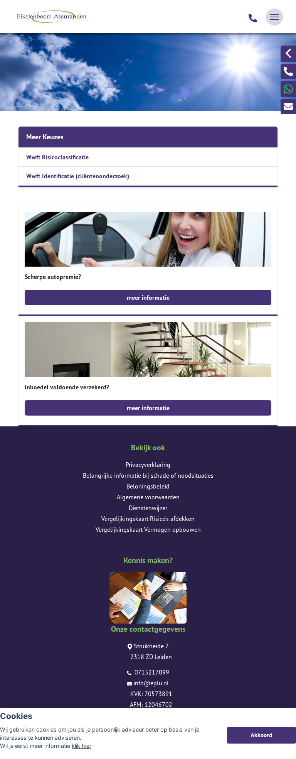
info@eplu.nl (151, 683)
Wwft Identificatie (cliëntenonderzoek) (77, 176)
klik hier (81, 745)
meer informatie (148, 297)
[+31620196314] (288, 89)
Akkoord (261, 735)
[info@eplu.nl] (288, 106)
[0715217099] (253, 17)
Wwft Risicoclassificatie (57, 157)
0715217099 (151, 672)
